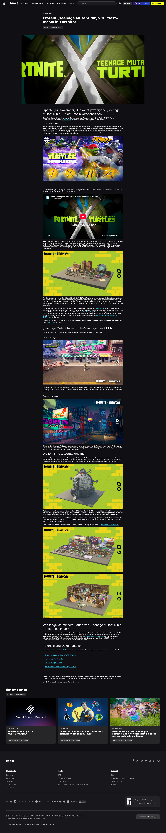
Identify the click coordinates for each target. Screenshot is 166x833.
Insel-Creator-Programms (94, 636)
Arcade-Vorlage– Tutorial (53, 663)
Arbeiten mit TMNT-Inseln (110, 525)
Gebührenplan (87, 312)
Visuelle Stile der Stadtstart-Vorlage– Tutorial (60, 666)
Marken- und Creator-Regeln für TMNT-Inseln (60, 655)
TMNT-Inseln (66, 650)
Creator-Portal (66, 120)
